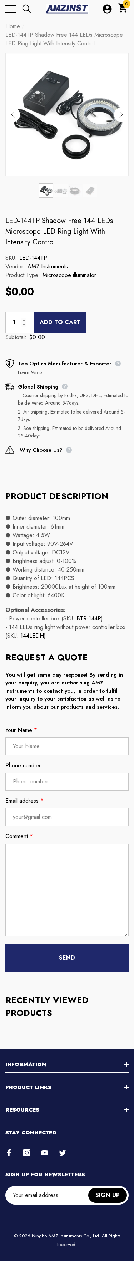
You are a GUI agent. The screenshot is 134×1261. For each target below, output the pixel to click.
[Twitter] (62, 1153)
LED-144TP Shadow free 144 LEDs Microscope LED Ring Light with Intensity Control (59, 231)
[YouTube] (45, 1153)
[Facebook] (9, 1153)
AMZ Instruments (48, 266)
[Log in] (107, 9)
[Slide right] (121, 115)
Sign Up (107, 1195)
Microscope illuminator (69, 275)
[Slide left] (13, 115)
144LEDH (32, 636)
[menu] (10, 9)
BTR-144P (88, 618)
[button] (26, 9)
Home (12, 26)
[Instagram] (27, 1153)
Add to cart (60, 322)
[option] (67, 114)
